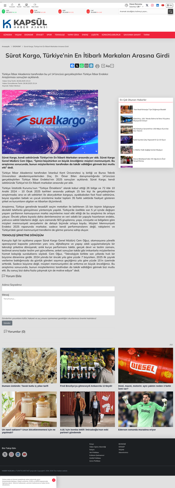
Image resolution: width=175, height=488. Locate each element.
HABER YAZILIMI (8, 471)
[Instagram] (152, 5)
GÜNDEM (7, 35)
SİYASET (40, 35)
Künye (91, 444)
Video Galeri (34, 7)
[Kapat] (53, 480)
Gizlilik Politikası (95, 458)
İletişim (92, 450)
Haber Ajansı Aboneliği (97, 447)
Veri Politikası (94, 452)
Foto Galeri (26, 7)
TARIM (146, 35)
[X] (147, 5)
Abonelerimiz (123, 452)
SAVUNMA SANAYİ (132, 35)
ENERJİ (85, 35)
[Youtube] (163, 5)
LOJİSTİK (95, 35)
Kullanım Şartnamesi (96, 455)
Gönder (7, 323)
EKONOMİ (28, 35)
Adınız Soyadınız (12, 284)
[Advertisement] (126, 23)
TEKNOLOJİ (60, 35)
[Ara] (170, 11)
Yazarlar (19, 7)
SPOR (49, 35)
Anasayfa (12, 7)
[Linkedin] (157, 5)
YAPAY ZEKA (73, 35)
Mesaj (5, 294)
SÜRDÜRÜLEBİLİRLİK (111, 35)
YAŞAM (18, 35)
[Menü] (5, 5)
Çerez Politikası (94, 461)
